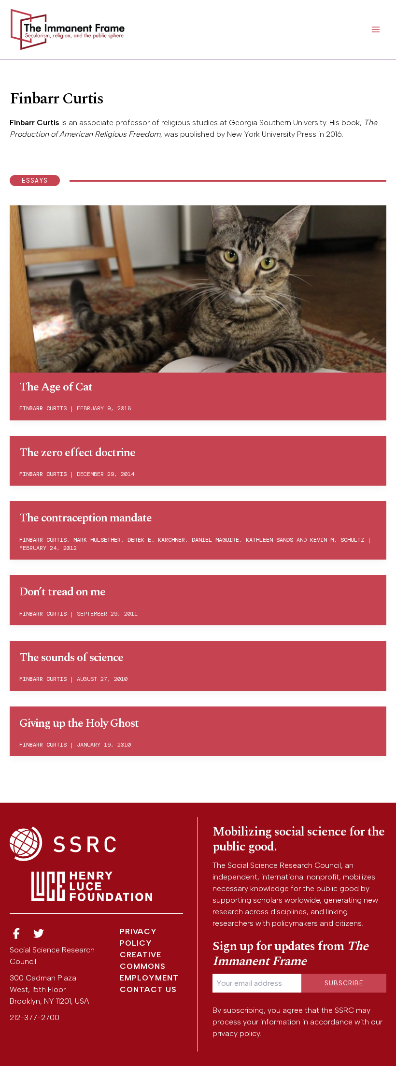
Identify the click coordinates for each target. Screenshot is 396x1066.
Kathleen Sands (269, 540)
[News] (16, 934)
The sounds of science (71, 657)
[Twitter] (39, 934)
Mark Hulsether (97, 540)
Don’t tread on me (62, 592)
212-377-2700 (34, 1017)
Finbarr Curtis (34, 122)
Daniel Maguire (215, 540)
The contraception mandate (85, 518)
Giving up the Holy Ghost (79, 723)
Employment (149, 977)
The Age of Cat (55, 387)
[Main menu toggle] (375, 29)
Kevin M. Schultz (337, 540)
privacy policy (236, 1033)
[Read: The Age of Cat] (198, 288)
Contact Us (148, 989)
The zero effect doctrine (77, 452)
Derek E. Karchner (156, 540)
